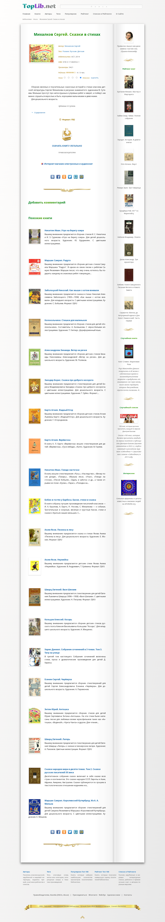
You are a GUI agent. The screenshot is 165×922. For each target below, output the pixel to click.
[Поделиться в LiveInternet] (76, 177)
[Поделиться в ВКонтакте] (52, 177)
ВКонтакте (93, 895)
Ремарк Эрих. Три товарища (129, 188)
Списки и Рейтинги (102, 14)
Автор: (61, 46)
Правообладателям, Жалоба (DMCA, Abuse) (51, 895)
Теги (58, 14)
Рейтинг (85, 14)
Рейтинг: (62, 72)
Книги (37, 14)
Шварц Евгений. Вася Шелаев (60, 589)
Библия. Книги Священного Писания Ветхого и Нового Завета (128, 287)
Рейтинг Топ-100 (102, 872)
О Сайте (120, 14)
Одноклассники (113, 895)
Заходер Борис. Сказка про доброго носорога (69, 380)
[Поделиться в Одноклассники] (64, 177)
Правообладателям (67, 152)
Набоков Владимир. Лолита (129, 237)
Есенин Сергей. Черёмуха (58, 679)
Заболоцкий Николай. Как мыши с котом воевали (72, 290)
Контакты (128, 895)
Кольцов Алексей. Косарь (58, 619)
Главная (26, 14)
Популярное (70, 14)
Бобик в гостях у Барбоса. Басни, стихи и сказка (70, 499)
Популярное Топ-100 (79, 872)
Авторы (48, 14)
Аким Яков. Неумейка (56, 559)
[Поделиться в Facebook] (58, 177)
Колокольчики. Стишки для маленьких (66, 320)
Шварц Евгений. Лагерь (57, 739)
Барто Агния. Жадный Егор (59, 410)
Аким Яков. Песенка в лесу (59, 529)
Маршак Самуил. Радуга (58, 260)
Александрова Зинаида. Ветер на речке (66, 350)
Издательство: (64, 57)
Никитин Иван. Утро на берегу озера (64, 230)
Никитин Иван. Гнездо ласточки (62, 469)
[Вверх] (82, 918)
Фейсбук (102, 895)
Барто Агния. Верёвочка (57, 440)
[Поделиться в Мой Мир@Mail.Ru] (81, 177)
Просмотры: (63, 67)
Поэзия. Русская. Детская (74, 51)
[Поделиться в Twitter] (70, 177)
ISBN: (60, 62)
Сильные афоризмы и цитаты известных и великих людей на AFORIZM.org (128, 501)
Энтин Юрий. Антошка (57, 709)
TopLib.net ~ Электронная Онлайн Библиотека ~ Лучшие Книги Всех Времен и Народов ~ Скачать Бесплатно (85, 906)
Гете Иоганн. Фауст (129, 164)
